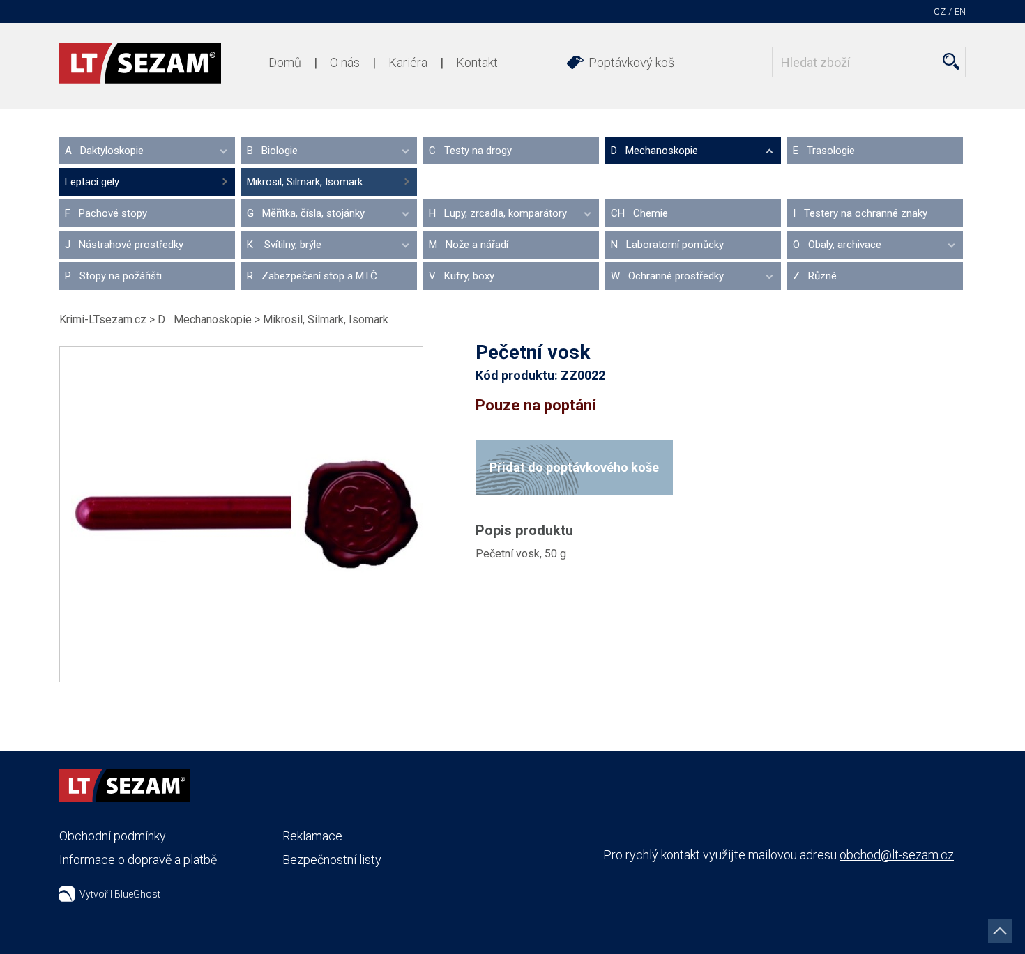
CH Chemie (639, 213)
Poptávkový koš (631, 62)
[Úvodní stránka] (140, 63)
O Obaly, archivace (837, 244)
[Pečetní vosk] (241, 514)
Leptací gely (92, 182)
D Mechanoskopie (654, 150)
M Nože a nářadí (468, 244)
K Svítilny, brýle (284, 244)
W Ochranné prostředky (667, 276)
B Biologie (272, 150)
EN (960, 11)
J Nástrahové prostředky (124, 244)
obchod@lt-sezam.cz (897, 854)
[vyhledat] (951, 61)
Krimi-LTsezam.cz (102, 319)
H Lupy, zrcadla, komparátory (498, 213)
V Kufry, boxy (461, 276)
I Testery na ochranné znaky (860, 213)
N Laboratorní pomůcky (667, 244)
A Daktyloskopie (104, 150)
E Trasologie (824, 150)
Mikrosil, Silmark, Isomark (305, 182)
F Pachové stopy (106, 213)
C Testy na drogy (470, 150)
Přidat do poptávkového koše (574, 467)
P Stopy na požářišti (113, 276)
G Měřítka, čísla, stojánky (306, 213)
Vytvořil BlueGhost (119, 894)
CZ (940, 11)
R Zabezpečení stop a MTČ (312, 276)
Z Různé (815, 276)
